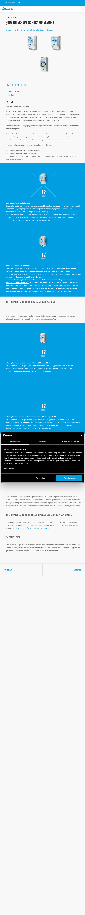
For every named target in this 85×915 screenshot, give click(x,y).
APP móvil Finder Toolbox (28, 499)
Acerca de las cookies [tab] (70, 441)
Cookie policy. (8, 469)
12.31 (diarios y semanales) (39, 528)
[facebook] (7, 102)
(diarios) (24, 528)
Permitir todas (69, 478)
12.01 (14, 528)
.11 (20, 528)
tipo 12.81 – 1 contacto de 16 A (17, 283)
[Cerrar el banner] (81, 435)
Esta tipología (36, 422)
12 (18, 528)
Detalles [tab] (42, 441)
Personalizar (41, 478)
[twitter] (12, 102)
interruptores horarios (52, 111)
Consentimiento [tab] (15, 441)
